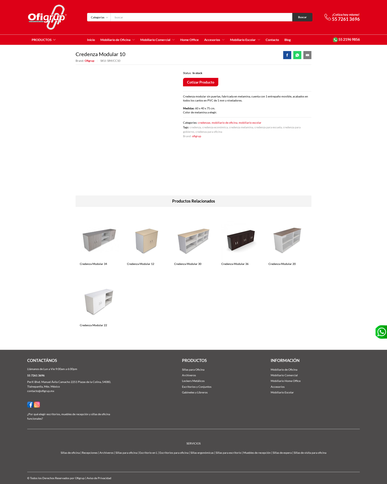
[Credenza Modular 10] (287, 55)
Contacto (272, 39)
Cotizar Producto (200, 82)
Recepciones (90, 452)
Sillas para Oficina (193, 369)
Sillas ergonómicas (202, 452)
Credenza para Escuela (268, 127)
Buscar (302, 17)
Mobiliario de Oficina (224, 122)
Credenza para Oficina (209, 131)
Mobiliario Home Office (286, 381)
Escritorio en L (148, 452)
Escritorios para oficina (173, 452)
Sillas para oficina (126, 452)
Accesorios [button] (212, 39)
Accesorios (278, 386)
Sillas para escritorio (228, 452)
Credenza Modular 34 (93, 264)
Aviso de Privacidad (99, 478)
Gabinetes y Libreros (195, 392)
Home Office (189, 39)
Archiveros (189, 375)
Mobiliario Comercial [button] (155, 39)
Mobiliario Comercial (284, 375)
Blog (287, 39)
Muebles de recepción (257, 452)
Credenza (195, 127)
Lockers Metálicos (193, 381)
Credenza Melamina (241, 127)
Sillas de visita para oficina (310, 452)
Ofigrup (89, 60)
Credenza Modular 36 (235, 264)
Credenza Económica (215, 127)
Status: (187, 73)
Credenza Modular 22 (93, 325)
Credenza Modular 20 (282, 264)
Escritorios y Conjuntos (196, 386)
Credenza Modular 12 (140, 264)
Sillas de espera (282, 452)
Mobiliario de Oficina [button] (115, 39)
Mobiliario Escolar (250, 122)
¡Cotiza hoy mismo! (346, 14)
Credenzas (204, 122)
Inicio (91, 39)
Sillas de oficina (70, 452)
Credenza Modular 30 (187, 264)
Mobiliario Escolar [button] (243, 39)
